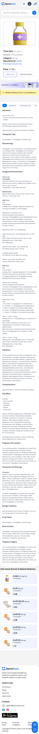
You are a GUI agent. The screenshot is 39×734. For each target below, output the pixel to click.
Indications (12, 105)
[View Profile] (29, 4)
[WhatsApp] (35, 724)
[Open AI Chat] (35, 730)
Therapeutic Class (25, 105)
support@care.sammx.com (15, 706)
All (4, 105)
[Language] (24, 4)
